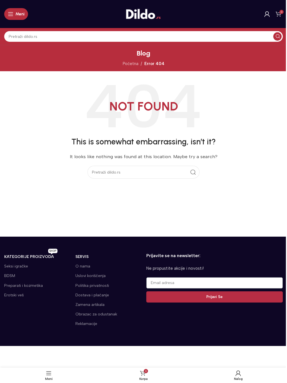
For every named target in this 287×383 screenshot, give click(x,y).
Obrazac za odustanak (96, 314)
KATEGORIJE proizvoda (30, 255)
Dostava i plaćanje (92, 295)
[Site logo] (143, 13)
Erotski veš (14, 295)
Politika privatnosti (92, 285)
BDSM (9, 275)
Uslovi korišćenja (90, 275)
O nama (82, 266)
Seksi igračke (16, 266)
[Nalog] (267, 14)
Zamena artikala (90, 304)
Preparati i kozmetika (23, 285)
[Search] (277, 36)
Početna (130, 63)
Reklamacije (86, 323)
